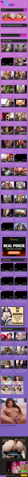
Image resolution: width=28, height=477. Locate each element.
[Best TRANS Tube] (11, 4)
